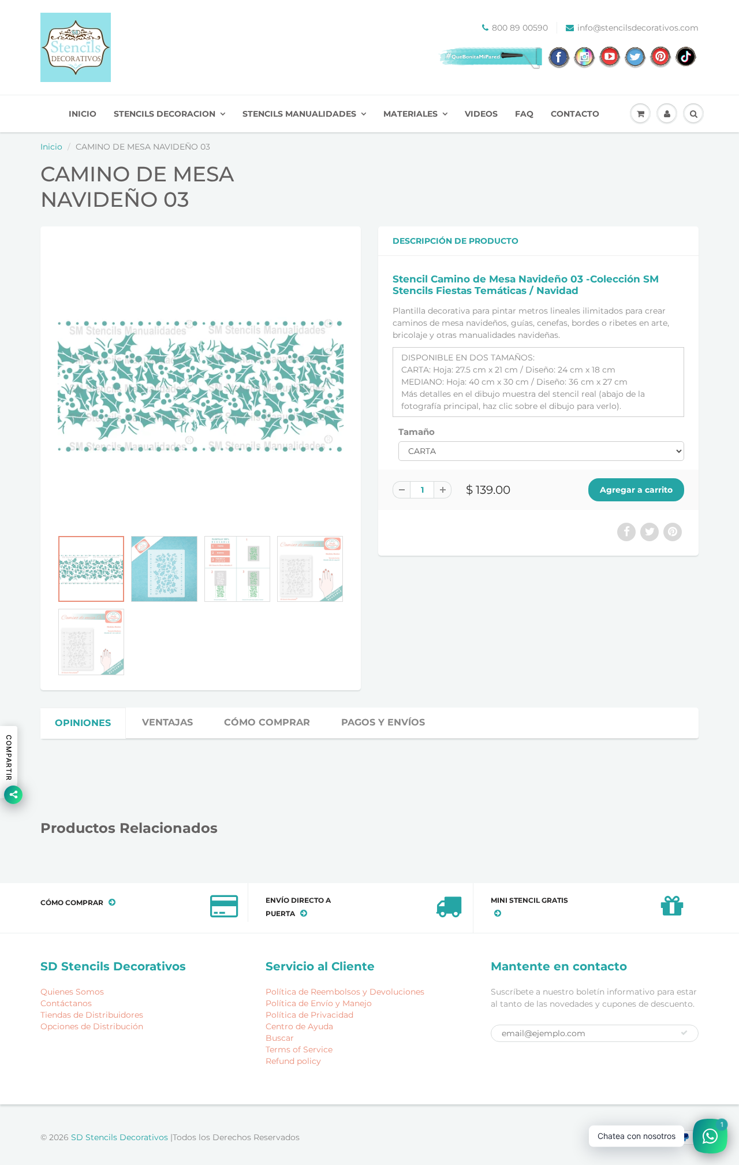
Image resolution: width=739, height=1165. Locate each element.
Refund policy (293, 1061)
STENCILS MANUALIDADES (299, 114)
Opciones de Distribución (91, 1026)
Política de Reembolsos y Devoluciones (345, 992)
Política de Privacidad (309, 1015)
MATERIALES (410, 114)
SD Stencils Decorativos (120, 1137)
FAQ (524, 114)
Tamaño (416, 431)
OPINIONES (83, 722)
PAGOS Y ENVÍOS (383, 722)
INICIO (82, 114)
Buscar (280, 1038)
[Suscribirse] (684, 1032)
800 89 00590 (520, 28)
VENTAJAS (167, 722)
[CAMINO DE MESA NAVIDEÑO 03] (201, 384)
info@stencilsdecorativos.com (638, 28)
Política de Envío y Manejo (319, 1003)
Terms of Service (299, 1049)
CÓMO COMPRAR (267, 722)
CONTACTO (575, 114)
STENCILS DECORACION (164, 114)
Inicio (51, 147)
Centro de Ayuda (299, 1026)
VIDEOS (481, 114)
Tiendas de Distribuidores (91, 1015)
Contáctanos (66, 1003)
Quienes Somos (72, 992)
